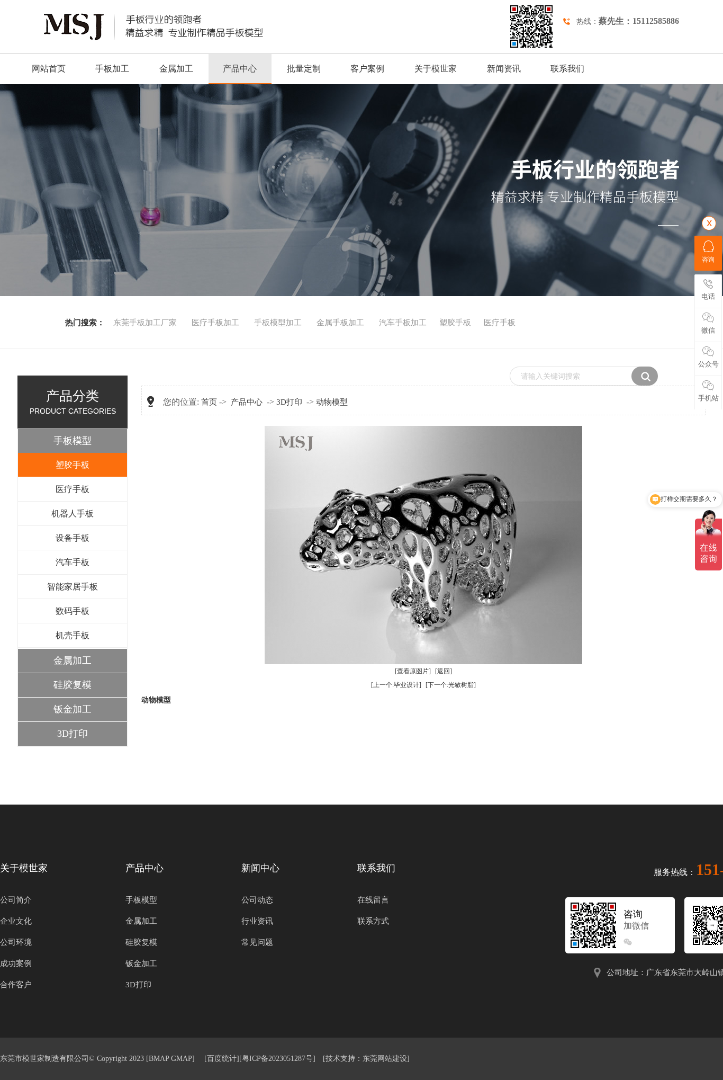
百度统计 (222, 1059)
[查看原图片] (413, 671)
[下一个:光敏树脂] (451, 685)
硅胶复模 (72, 685)
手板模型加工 (279, 322)
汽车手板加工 (403, 322)
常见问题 (257, 942)
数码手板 (72, 610)
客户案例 (367, 68)
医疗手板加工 (215, 322)
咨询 (708, 259)
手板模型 (72, 440)
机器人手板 (72, 513)
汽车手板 (72, 562)
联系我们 (567, 68)
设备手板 (72, 537)
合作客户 (16, 984)
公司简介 (16, 900)
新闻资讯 (504, 68)
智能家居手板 (72, 586)
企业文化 (16, 921)
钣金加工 (72, 709)
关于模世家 (435, 68)
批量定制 (304, 68)
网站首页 (49, 68)
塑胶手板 (455, 322)
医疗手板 (500, 322)
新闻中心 (260, 868)
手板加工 (112, 68)
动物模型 (332, 402)
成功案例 (16, 963)
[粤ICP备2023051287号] (277, 1059)
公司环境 (16, 942)
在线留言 (373, 900)
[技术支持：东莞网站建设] (366, 1059)
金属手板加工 (340, 322)
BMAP (159, 1059)
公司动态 (257, 900)
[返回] (443, 671)
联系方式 (373, 921)
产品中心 (240, 68)
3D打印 (72, 733)
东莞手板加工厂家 (145, 322)
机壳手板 (72, 635)
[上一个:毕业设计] (396, 685)
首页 (209, 402)
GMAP (181, 1059)
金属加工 (176, 68)
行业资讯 (257, 921)
